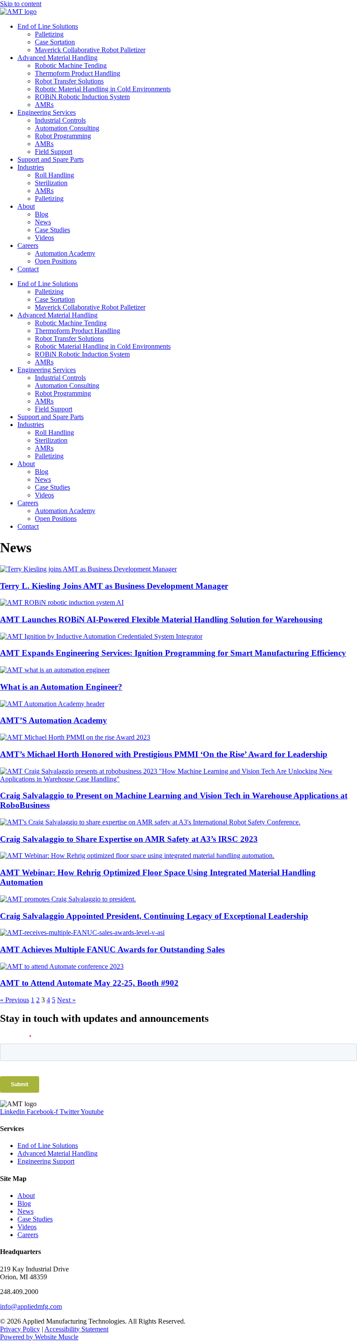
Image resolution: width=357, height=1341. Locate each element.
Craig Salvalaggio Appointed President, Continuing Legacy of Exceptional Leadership (154, 916)
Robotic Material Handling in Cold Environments (103, 89)
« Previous (14, 1000)
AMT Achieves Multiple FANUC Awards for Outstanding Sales (112, 949)
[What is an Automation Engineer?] (55, 670)
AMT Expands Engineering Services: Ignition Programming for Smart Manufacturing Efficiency (173, 652)
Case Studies (52, 230)
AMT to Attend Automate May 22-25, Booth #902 (89, 982)
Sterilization (51, 183)
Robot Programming (63, 136)
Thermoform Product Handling (77, 73)
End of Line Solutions (47, 26)
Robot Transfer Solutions (69, 81)
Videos (44, 237)
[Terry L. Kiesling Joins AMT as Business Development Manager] (88, 569)
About (26, 206)
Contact (28, 269)
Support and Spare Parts (50, 159)
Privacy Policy (20, 1329)
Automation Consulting (67, 128)
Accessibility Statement (76, 1329)
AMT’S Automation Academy (53, 720)
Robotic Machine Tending (71, 65)
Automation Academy (65, 253)
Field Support (53, 151)
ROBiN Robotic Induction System (82, 96)
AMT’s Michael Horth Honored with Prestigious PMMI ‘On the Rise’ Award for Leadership (163, 754)
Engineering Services (46, 112)
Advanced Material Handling (57, 57)
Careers (27, 245)
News (43, 222)
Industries (30, 167)
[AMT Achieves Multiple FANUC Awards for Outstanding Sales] (82, 932)
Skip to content (20, 3)
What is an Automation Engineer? (61, 686)
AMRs (44, 104)
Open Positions (56, 261)
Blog (41, 214)
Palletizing (49, 34)
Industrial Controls (60, 120)
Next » (66, 1000)
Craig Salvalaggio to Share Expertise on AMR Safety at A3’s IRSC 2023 (129, 839)
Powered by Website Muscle (39, 1337)
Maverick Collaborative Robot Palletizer (90, 49)
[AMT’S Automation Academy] (52, 703)
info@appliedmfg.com (31, 1306)
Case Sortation (55, 42)
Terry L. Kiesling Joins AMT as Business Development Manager (114, 585)
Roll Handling (54, 175)
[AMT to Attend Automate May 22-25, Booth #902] (62, 966)
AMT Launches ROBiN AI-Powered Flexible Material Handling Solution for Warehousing (161, 619)
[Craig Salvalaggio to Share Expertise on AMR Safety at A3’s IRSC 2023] (150, 822)
